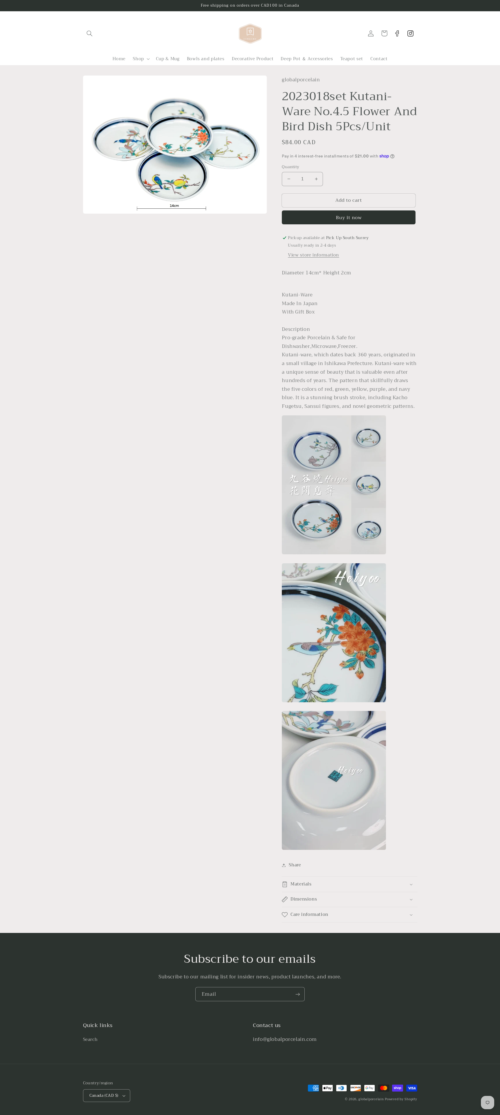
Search (90, 1039)
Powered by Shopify (401, 1099)
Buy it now (349, 217)
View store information (313, 255)
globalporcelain (371, 1099)
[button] (89, 33)
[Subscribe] (297, 994)
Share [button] (295, 865)
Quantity (290, 167)
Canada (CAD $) (103, 1095)
